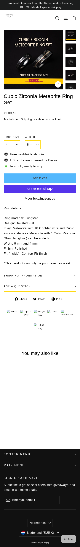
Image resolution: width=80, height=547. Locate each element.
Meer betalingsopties (40, 198)
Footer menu (17, 454)
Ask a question (17, 286)
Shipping (26, 119)
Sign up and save (21, 478)
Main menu (14, 465)
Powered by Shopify (40, 543)
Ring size (12, 137)
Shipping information (23, 275)
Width (30, 137)
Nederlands (38, 522)
